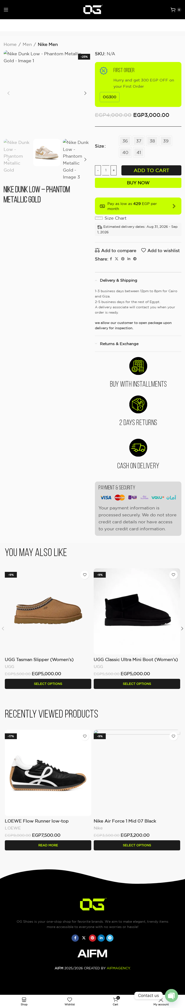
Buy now (138, 182)
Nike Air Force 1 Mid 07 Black (125, 820)
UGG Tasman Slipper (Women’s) (39, 659)
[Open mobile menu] (6, 9)
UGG (9, 666)
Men (27, 44)
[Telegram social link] (135, 259)
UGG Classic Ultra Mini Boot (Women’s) (136, 659)
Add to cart (151, 170)
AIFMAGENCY (118, 968)
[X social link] (116, 259)
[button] (8, 93)
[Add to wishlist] (84, 575)
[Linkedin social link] (129, 259)
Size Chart (115, 218)
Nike (98, 828)
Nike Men (48, 44)
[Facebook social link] (110, 259)
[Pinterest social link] (123, 259)
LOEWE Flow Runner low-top (37, 820)
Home (10, 44)
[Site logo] (92, 9)
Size (99, 145)
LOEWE (13, 828)
